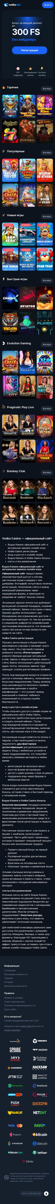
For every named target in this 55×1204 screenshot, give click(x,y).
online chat (26, 1026)
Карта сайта (10, 1009)
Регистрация (29, 50)
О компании (10, 970)
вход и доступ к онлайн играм (25, 554)
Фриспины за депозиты (15, 986)
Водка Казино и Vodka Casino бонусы (29, 558)
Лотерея (8, 982)
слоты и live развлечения (22, 561)
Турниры (8, 978)
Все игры (47, 89)
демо (10, 117)
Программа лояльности (16, 974)
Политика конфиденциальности (19, 1005)
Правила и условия (13, 998)
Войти (47, 5)
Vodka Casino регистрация (22, 551)
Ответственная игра (14, 1001)
